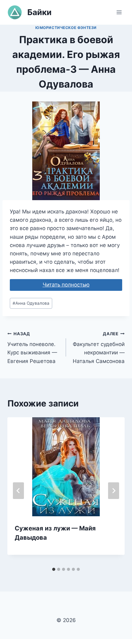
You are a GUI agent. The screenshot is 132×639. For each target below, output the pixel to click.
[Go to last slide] (18, 490)
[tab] (53, 569)
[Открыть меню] (119, 12)
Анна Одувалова (31, 303)
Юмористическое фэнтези (66, 27)
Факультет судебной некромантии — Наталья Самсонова (99, 347)
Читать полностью (66, 285)
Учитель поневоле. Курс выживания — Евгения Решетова (32, 347)
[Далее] (113, 490)
